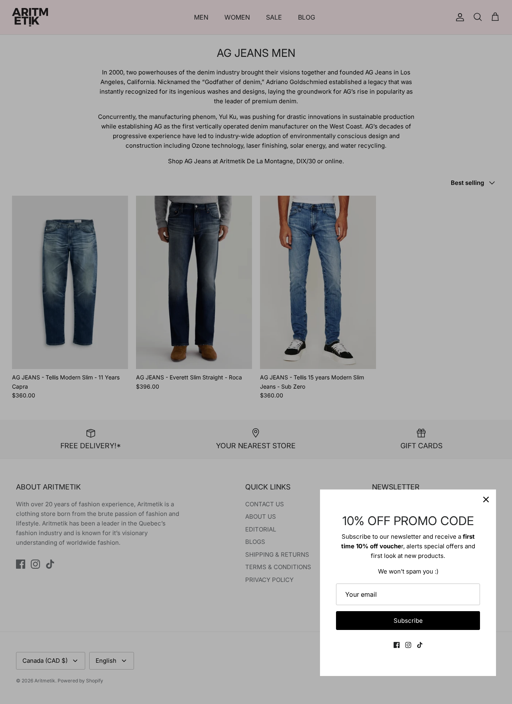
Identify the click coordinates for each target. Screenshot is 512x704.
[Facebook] (397, 645)
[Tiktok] (420, 645)
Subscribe (408, 620)
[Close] (486, 499)
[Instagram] (408, 645)
